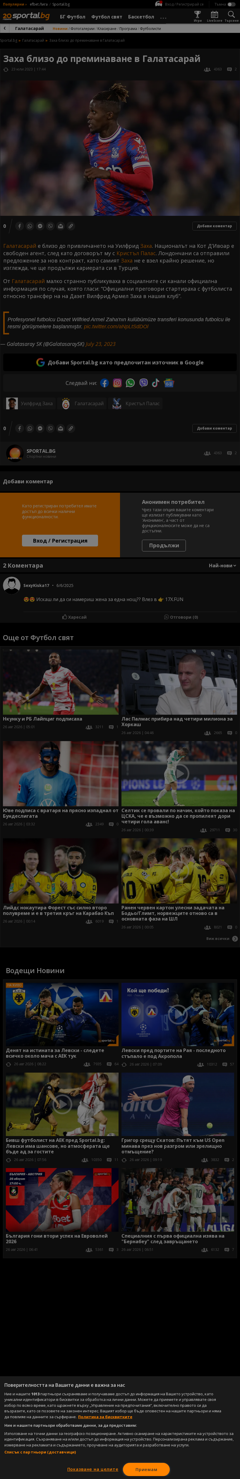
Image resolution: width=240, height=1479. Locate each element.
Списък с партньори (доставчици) (40, 1452)
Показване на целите (93, 1469)
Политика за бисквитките (105, 1416)
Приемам (146, 1469)
